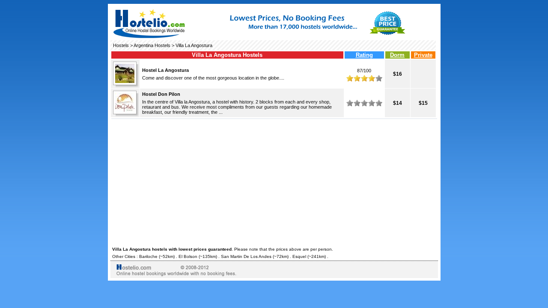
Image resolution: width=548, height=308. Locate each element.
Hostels (121, 45)
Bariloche (148, 256)
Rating (364, 55)
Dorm (397, 55)
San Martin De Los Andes (246, 256)
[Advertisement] (274, 181)
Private (423, 55)
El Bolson (188, 256)
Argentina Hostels (152, 45)
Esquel (299, 256)
